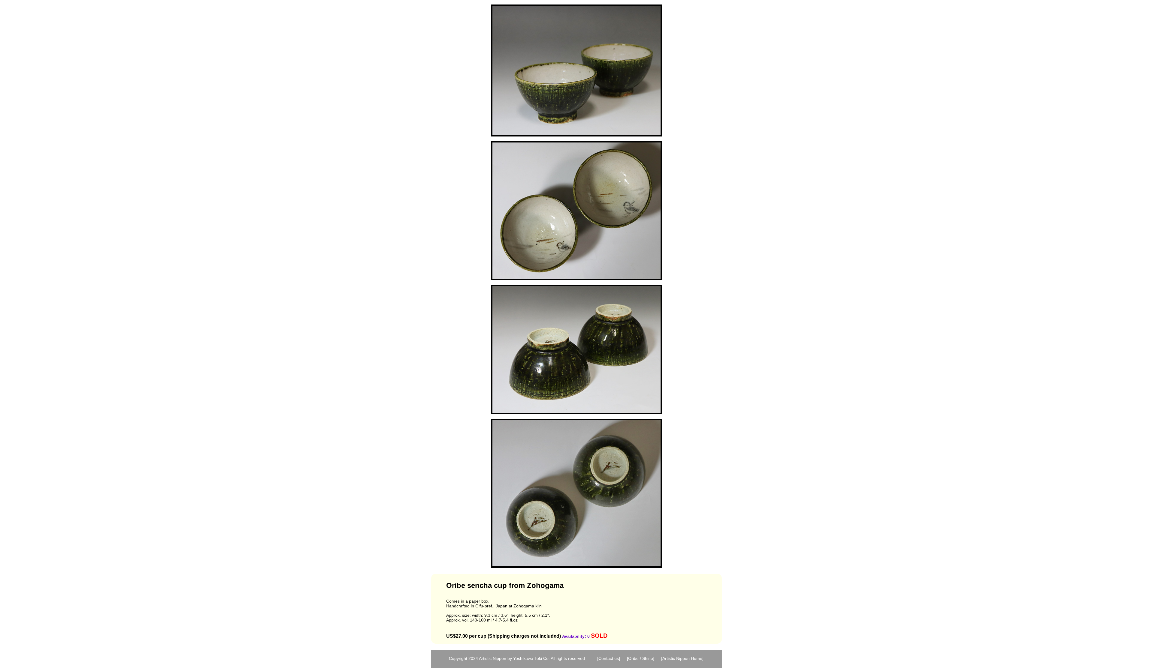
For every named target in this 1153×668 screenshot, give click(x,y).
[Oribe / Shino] (640, 658)
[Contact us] (608, 658)
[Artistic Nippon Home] (682, 658)
